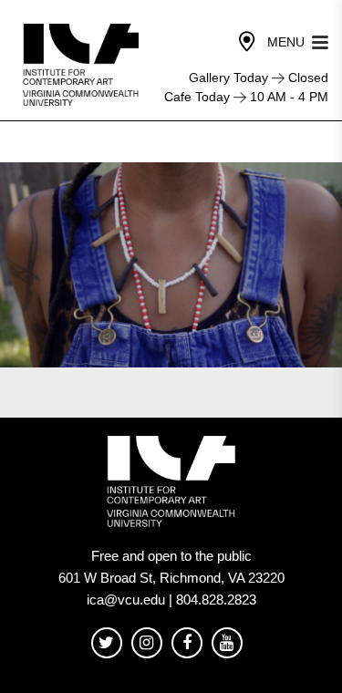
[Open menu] (320, 40)
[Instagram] (146, 643)
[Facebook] (186, 643)
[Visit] (247, 42)
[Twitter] (106, 643)
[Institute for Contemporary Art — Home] (82, 64)
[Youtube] (227, 643)
